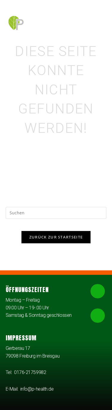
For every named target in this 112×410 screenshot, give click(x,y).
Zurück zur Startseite (56, 237)
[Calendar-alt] (97, 315)
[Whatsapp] (97, 291)
